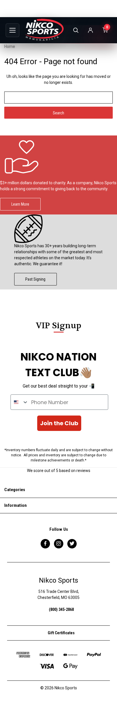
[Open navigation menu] (12, 30)
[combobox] (19, 402)
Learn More (20, 204)
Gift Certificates (61, 633)
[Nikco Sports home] (44, 29)
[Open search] (75, 30)
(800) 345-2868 (61, 609)
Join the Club (59, 423)
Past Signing (35, 279)
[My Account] (90, 30)
